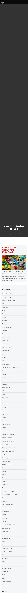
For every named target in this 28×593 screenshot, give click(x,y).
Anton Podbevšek (7, 294)
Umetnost (5, 558)
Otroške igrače (6, 458)
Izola (3, 381)
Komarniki (5, 397)
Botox (4, 317)
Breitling (4, 320)
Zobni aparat (6, 585)
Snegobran (5, 531)
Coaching (4, 330)
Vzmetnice (5, 571)
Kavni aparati (6, 387)
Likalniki (4, 407)
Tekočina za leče (7, 551)
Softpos (4, 535)
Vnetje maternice (7, 565)
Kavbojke (4, 384)
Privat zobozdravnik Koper (9, 494)
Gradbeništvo (6, 371)
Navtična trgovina (7, 438)
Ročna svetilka (6, 511)
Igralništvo (5, 374)
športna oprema (6, 538)
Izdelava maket (6, 377)
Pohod (4, 478)
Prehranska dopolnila (8, 491)
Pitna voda (5, 474)
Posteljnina (5, 484)
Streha (4, 541)
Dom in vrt (5, 340)
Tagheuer (5, 545)
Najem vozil (5, 427)
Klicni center (5, 391)
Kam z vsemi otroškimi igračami (9, 250)
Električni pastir (6, 347)
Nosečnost (5, 444)
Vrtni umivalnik (6, 568)
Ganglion (4, 361)
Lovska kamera (6, 414)
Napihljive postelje (7, 431)
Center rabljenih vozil (8, 327)
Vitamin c (4, 561)
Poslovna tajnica (6, 481)
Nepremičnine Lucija (8, 441)
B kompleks (5, 304)
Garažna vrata (6, 364)
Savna (4, 521)
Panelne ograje (6, 464)
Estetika (4, 354)
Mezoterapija (6, 424)
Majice (4, 417)
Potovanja (5, 488)
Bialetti (4, 310)
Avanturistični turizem (8, 300)
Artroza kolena (6, 297)
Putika (4, 498)
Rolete (4, 515)
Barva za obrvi (6, 307)
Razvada (4, 501)
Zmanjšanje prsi (6, 581)
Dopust (4, 344)
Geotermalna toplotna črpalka (10, 367)
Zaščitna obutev (6, 575)
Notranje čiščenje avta (8, 448)
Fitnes (4, 357)
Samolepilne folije (7, 518)
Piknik (4, 471)
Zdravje (4, 578)
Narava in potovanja (8, 434)
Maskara (4, 421)
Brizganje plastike (7, 324)
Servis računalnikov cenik (9, 525)
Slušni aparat (6, 528)
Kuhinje (4, 401)
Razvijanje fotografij (7, 504)
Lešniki (4, 404)
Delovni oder (5, 337)
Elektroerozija (6, 351)
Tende (4, 555)
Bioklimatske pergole (8, 314)
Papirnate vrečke (7, 468)
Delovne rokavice (7, 334)
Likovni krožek (6, 411)
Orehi (3, 454)
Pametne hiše (6, 461)
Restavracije (5, 508)
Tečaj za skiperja (7, 548)
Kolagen (4, 394)
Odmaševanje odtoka (8, 451)
